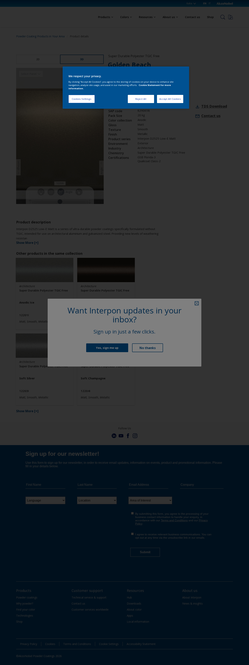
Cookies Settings (81, 98)
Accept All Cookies (170, 98)
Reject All (140, 98)
